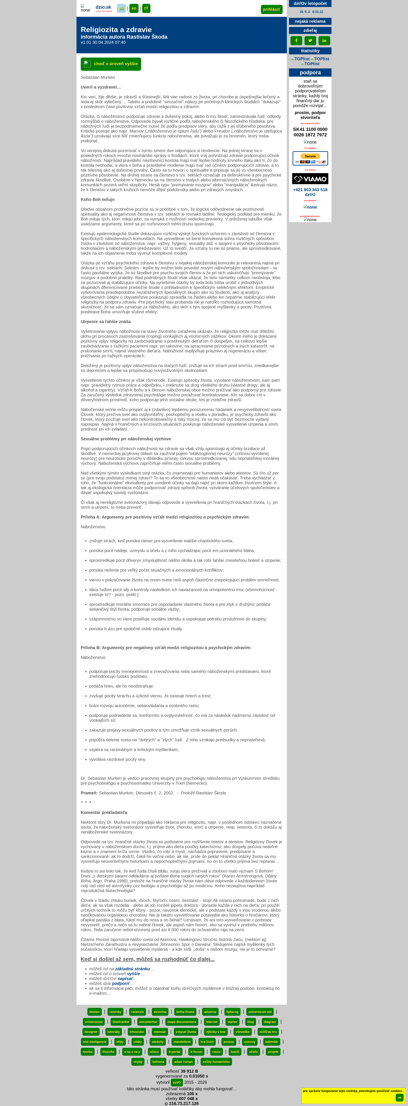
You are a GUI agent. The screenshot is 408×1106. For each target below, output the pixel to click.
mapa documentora (181, 1022)
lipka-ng (232, 1012)
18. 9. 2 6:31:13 (311, 12)
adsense (210, 1012)
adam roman (183, 1062)
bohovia (158, 1062)
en (134, 8)
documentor (148, 1022)
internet (212, 1022)
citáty (138, 1042)
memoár (160, 1032)
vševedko (243, 1032)
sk (121, 8)
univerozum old (260, 1012)
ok (399, 1097)
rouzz (216, 1052)
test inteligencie (94, 1042)
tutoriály (114, 1032)
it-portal (174, 1052)
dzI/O (177, 1082)
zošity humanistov (216, 1062)
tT (146, 8)
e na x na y (132, 1052)
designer (91, 1032)
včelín (253, 1052)
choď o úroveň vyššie (115, 63)
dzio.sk (103, 7)
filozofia (108, 1052)
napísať (125, 978)
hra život (207, 1042)
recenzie (137, 1012)
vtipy (120, 1042)
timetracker (121, 1022)
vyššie (133, 973)
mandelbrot (182, 1042)
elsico (154, 1052)
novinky (115, 1012)
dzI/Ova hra (268, 1032)
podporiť (121, 983)
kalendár (271, 1042)
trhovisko (137, 1032)
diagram (270, 1022)
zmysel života (186, 1032)
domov (94, 1012)
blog (250, 1022)
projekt (273, 1052)
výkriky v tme (216, 1032)
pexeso (229, 1042)
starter (232, 1022)
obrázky (158, 1042)
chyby (137, 1062)
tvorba (87, 1052)
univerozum (94, 1022)
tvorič (235, 1052)
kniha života (185, 1012)
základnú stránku (132, 968)
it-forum (196, 1052)
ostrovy (249, 1042)
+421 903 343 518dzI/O (310, 192)
